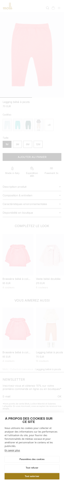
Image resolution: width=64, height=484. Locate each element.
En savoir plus (12, 450)
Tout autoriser (32, 476)
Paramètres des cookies (32, 459)
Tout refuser (32, 468)
